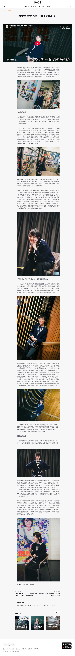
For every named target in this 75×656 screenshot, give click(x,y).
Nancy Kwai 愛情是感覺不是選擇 (37, 627)
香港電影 (32, 584)
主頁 (4, 11)
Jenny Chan (31, 19)
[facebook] (5, 645)
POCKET (49, 6)
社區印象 (34, 6)
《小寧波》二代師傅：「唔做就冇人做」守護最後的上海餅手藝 (49, 594)
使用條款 (30, 649)
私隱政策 (24, 649)
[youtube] (9, 645)
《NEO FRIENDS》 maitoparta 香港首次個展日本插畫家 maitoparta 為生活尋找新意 (26, 594)
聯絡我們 (12, 649)
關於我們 (5, 649)
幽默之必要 (26, 584)
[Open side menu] (4, 6)
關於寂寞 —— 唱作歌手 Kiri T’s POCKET (22, 627)
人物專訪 (26, 6)
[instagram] (13, 645)
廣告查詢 (18, 649)
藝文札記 (41, 6)
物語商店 (36, 649)
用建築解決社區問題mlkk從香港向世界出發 (53, 626)
